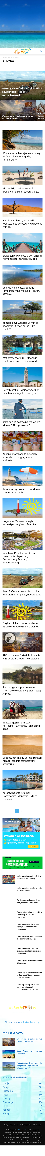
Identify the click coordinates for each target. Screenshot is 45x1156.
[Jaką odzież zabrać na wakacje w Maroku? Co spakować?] (22, 409)
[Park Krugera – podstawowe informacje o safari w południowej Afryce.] (22, 674)
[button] (4, 51)
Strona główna (7, 57)
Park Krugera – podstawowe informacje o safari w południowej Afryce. (21, 690)
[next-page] (27, 811)
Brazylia (29, 66)
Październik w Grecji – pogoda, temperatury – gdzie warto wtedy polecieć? (29, 1065)
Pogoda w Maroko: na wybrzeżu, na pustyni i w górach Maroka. (21, 523)
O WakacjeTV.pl (25, 1125)
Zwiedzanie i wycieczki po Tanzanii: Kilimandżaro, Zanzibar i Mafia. (22, 257)
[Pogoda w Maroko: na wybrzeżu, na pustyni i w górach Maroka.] (22, 508)
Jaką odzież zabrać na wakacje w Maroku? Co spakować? (21, 423)
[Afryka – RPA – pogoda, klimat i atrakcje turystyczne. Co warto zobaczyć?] (22, 610)
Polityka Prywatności (11, 1125)
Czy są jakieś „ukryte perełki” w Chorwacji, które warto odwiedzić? (29, 914)
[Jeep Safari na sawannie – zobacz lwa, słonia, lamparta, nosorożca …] (22, 578)
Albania (12, 66)
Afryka (6, 66)
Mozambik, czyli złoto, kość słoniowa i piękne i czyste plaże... (21, 190)
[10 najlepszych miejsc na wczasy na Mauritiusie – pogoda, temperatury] (22, 140)
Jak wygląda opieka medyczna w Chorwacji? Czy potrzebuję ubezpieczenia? (29, 975)
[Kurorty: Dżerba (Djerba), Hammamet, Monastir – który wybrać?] (22, 780)
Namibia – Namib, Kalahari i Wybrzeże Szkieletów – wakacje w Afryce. (22, 223)
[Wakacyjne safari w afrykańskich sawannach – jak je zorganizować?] (22, 85)
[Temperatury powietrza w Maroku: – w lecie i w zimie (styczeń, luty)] (22, 476)
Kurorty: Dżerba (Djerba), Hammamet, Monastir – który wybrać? (19, 796)
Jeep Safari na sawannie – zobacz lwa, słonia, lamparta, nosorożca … (22, 593)
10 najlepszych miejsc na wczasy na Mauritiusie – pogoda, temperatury (21, 156)
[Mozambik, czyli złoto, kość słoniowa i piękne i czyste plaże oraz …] (22, 175)
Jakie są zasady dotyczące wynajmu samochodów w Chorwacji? (28, 926)
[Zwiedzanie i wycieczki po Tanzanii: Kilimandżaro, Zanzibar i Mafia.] (22, 243)
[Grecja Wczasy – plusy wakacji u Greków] (8, 1054)
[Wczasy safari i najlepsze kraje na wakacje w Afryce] (18, 113)
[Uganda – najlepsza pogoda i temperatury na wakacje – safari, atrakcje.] (22, 275)
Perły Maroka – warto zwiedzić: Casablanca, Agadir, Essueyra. (20, 391)
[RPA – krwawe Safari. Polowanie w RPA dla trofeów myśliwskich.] (22, 642)
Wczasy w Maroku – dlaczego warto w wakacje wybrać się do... (21, 359)
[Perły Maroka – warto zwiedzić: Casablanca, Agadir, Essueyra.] (22, 377)
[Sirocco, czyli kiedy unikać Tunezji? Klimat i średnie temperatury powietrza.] (22, 745)
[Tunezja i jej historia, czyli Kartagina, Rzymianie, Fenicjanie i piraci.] (22, 709)
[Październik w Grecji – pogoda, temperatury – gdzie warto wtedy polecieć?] (8, 1066)
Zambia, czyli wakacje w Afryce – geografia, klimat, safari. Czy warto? (21, 326)
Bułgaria (37, 66)
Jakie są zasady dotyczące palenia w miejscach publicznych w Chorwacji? (28, 987)
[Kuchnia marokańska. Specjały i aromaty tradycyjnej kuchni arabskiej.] (22, 441)
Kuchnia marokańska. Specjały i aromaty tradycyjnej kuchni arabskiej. (20, 457)
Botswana (21, 66)
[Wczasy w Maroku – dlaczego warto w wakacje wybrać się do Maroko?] (22, 345)
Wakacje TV (22, 1130)
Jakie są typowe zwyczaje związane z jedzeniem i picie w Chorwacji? (29, 950)
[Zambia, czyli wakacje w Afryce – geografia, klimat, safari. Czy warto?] (22, 310)
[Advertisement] (22, 23)
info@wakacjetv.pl (30, 1022)
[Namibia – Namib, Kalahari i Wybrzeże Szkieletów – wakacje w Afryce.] (22, 207)
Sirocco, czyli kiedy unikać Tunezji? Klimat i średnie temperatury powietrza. (22, 761)
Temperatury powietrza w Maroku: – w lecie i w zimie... (22, 491)
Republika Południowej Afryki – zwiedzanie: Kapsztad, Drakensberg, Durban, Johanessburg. (20, 558)
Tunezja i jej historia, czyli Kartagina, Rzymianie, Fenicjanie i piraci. (21, 725)
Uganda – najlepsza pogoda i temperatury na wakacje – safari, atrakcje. (21, 290)
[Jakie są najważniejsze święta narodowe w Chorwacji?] (8, 879)
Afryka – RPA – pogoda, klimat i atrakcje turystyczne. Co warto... (21, 625)
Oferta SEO (37, 1125)
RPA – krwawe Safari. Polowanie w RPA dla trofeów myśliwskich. (21, 657)
